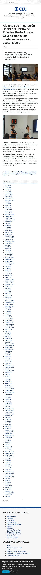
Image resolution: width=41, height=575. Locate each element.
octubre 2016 (8, 390)
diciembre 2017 (9, 365)
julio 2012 (7, 478)
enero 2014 (8, 450)
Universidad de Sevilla (14, 555)
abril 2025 (8, 207)
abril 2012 (7, 484)
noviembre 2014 (9, 432)
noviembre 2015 (9, 410)
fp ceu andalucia (22, 174)
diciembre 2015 (9, 408)
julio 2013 (7, 459)
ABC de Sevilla (11, 516)
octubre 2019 (8, 326)
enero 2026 (8, 196)
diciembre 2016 (9, 387)
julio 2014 (7, 439)
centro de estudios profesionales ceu (25, 172)
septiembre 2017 (9, 371)
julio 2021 (7, 288)
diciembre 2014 (9, 430)
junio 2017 (8, 376)
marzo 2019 (8, 338)
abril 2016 (7, 401)
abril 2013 (7, 464)
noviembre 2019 (9, 324)
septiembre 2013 (9, 457)
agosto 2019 (8, 329)
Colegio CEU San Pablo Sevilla (16, 551)
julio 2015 (7, 417)
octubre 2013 (8, 455)
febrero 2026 (8, 195)
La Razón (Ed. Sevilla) (14, 534)
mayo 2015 (8, 421)
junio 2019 (8, 333)
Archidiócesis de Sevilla (14, 548)
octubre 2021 (8, 283)
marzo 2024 (8, 230)
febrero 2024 (8, 232)
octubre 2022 (9, 261)
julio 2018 (7, 353)
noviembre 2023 (9, 238)
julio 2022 (8, 266)
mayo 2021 (8, 291)
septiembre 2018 (9, 349)
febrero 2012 (8, 487)
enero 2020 (8, 320)
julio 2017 (7, 374)
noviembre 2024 (9, 216)
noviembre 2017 (9, 367)
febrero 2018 (8, 362)
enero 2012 (8, 489)
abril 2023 (8, 250)
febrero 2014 (8, 448)
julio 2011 (7, 496)
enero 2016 (8, 406)
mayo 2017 (8, 378)
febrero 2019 (8, 340)
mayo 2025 (8, 205)
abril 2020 (8, 315)
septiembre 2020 (10, 306)
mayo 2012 (8, 482)
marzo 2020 (8, 317)
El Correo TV (11, 526)
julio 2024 (8, 223)
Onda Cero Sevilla (12, 536)
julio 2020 (8, 309)
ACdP (8, 546)
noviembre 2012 (9, 473)
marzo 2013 (8, 466)
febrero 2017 (8, 383)
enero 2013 (8, 469)
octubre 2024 (9, 218)
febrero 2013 (8, 467)
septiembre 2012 (9, 476)
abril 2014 (7, 444)
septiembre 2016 (9, 392)
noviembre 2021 (9, 281)
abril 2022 (8, 272)
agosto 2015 (8, 415)
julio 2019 (7, 331)
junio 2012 (8, 480)
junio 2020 (8, 311)
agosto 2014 (8, 437)
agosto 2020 (8, 308)
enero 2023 (8, 256)
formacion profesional (9, 174)
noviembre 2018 (9, 345)
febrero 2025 (8, 211)
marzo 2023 (8, 252)
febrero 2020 (8, 318)
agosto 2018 (8, 351)
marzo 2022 (8, 274)
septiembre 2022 (10, 263)
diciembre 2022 (9, 257)
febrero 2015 (8, 426)
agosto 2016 (8, 394)
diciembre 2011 (9, 491)
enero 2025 (8, 213)
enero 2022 (8, 277)
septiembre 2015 (9, 414)
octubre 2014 (8, 433)
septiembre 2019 (9, 327)
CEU (8, 550)
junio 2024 (8, 225)
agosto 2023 (8, 243)
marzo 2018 (8, 360)
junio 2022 (8, 268)
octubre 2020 (9, 304)
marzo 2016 (8, 403)
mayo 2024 (8, 227)
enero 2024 (8, 234)
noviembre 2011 (9, 493)
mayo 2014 (8, 442)
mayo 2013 (8, 462)
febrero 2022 (8, 275)
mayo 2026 (8, 189)
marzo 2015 (8, 424)
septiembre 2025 (10, 200)
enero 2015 (8, 428)
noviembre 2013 (9, 453)
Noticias (7, 172)
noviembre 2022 (9, 259)
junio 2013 (8, 460)
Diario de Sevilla (12, 522)
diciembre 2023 (9, 236)
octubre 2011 (8, 494)
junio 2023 (8, 247)
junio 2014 (8, 441)
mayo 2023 (8, 248)
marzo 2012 (8, 485)
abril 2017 (7, 380)
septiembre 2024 (10, 220)
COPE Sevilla (11, 520)
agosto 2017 (8, 372)
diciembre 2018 (9, 344)
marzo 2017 (8, 381)
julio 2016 (7, 396)
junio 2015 (8, 419)
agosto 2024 (8, 221)
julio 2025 (8, 202)
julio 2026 (8, 186)
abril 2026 (8, 191)
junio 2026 (8, 187)
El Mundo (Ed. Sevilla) (13, 530)
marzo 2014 (8, 446)
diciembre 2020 (9, 300)
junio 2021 (8, 290)
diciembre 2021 (9, 279)
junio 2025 (8, 204)
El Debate (10, 528)
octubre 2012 (8, 475)
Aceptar (6, 572)
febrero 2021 (8, 297)
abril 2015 (7, 423)
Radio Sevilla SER (12, 538)
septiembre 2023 (10, 241)
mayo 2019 (8, 335)
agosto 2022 (8, 265)
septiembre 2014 (9, 435)
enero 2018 (8, 363)
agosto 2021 (8, 286)
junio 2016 (8, 398)
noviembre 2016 (9, 389)
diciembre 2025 (9, 198)
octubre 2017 (8, 369)
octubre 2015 (8, 412)
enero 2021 (8, 299)
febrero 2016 (8, 405)
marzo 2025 (8, 209)
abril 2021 (7, 293)
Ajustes (14, 572)
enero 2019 (8, 342)
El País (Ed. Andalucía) (14, 532)
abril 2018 (7, 358)
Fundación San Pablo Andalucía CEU (18, 553)
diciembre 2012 (9, 471)
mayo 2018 (8, 356)
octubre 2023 (9, 239)
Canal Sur (10, 518)
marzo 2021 (8, 295)
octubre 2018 (8, 347)
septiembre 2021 (9, 284)
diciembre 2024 (9, 214)
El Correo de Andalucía (14, 524)
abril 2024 (8, 229)
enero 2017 (8, 385)
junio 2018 (8, 354)
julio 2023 (8, 245)
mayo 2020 (8, 313)
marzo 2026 (8, 193)
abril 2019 (7, 336)
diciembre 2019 (9, 322)
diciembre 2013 (9, 451)
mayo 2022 (8, 270)
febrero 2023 (8, 254)
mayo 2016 (8, 399)
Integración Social (9, 87)
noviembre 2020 (9, 302)
